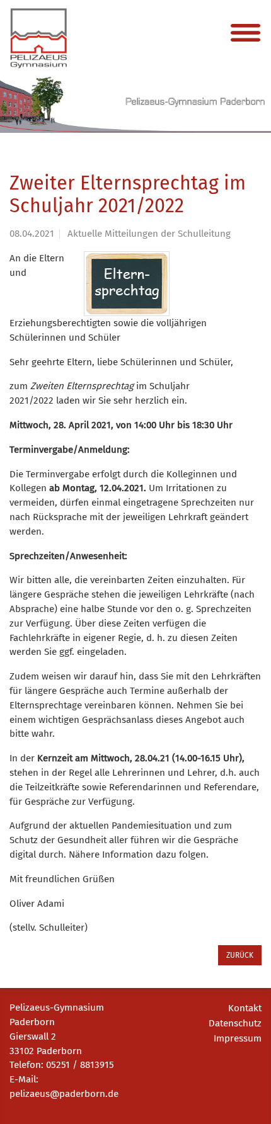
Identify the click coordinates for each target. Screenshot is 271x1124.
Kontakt (245, 1008)
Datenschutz (235, 1023)
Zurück (239, 955)
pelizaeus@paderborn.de (63, 1093)
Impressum (238, 1038)
